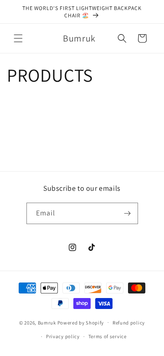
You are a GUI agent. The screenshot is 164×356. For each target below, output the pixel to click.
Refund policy (129, 322)
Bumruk (47, 322)
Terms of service (107, 336)
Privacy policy (63, 336)
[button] (18, 38)
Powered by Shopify (80, 322)
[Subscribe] (128, 213)
